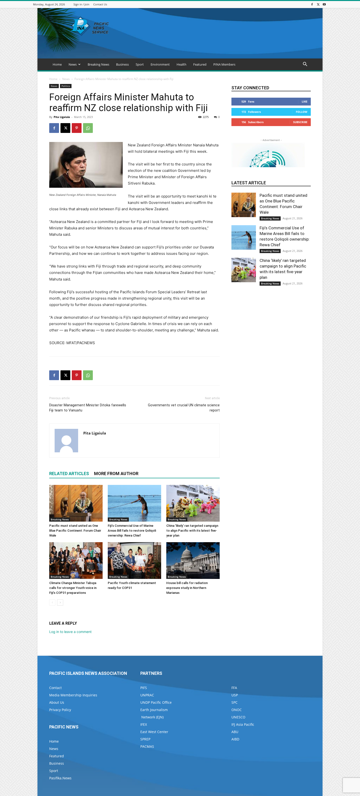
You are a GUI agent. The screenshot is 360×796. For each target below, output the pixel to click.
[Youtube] (324, 4)
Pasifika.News (60, 778)
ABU (234, 731)
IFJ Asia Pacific (242, 724)
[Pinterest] (77, 128)
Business (122, 64)
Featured (199, 64)
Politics (65, 86)
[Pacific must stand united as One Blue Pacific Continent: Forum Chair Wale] (76, 503)
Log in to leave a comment (70, 632)
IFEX (143, 724)
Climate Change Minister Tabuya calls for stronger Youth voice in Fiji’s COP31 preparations (72, 588)
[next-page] (60, 602)
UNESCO (238, 717)
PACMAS (147, 746)
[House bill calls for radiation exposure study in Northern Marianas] (193, 560)
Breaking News (98, 64)
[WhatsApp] (88, 128)
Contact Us (100, 4)
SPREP (145, 739)
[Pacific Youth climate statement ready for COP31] (134, 560)
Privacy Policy (60, 709)
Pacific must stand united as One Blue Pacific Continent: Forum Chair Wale (75, 530)
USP (234, 695)
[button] (305, 64)
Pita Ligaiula (62, 117)
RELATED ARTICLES (69, 473)
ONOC (236, 709)
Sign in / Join (81, 4)
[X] (318, 4)
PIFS (143, 687)
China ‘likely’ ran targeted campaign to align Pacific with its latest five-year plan (192, 530)
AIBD (235, 739)
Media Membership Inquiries (73, 695)
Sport (140, 64)
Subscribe (300, 122)
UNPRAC (147, 695)
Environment (160, 64)
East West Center (154, 731)
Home (57, 64)
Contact (55, 687)
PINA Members (224, 64)
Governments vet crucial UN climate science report (184, 407)
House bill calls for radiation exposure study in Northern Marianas (187, 588)
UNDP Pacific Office (156, 702)
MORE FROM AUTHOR (116, 473)
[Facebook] (312, 4)
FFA (234, 687)
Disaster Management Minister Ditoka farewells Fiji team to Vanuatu (87, 407)
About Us (56, 702)
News (73, 64)
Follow (301, 112)
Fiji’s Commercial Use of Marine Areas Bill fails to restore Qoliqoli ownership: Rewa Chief (132, 530)
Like (304, 101)
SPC (234, 702)
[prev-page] (52, 602)
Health (181, 64)
